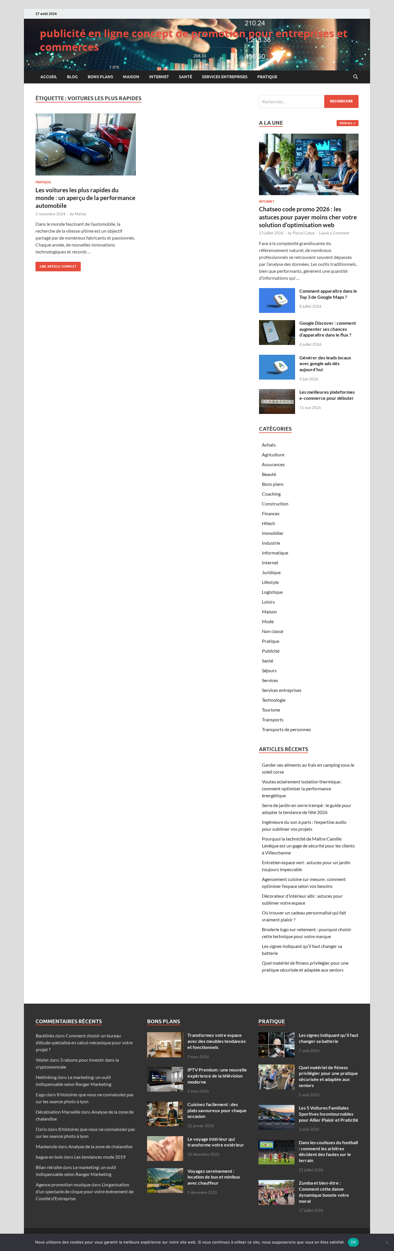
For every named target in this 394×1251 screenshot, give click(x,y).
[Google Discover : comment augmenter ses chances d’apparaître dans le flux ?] (277, 323)
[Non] (387, 1242)
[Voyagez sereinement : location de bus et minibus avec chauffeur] (165, 1171)
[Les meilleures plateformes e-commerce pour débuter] (277, 392)
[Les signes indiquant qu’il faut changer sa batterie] (276, 1035)
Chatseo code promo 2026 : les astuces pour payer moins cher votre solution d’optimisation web (308, 216)
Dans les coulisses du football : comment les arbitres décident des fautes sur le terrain (328, 1151)
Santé (185, 76)
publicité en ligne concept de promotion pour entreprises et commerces (194, 40)
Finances (270, 513)
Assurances (273, 464)
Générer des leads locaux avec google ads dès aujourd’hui (325, 363)
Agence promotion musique (63, 1184)
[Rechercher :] (309, 101)
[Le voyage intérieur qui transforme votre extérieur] (165, 1139)
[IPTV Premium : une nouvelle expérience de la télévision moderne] (165, 1070)
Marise (80, 214)
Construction (275, 503)
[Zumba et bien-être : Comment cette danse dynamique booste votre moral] (276, 1183)
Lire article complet (55, 265)
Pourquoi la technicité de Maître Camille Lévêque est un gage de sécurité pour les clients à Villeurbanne (308, 845)
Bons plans (100, 76)
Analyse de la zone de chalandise (100, 1146)
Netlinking (46, 1077)
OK (353, 1242)
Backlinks (45, 1035)
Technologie (274, 700)
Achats (269, 444)
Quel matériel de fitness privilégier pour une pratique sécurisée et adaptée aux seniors (328, 1076)
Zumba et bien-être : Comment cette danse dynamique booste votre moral (324, 1191)
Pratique (267, 76)
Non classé (272, 631)
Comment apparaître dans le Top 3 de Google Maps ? (328, 294)
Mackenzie (46, 1146)
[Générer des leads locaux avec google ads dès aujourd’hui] (277, 358)
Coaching (271, 493)
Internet (159, 76)
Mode (268, 621)
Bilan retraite (49, 1167)
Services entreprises (224, 76)
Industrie (271, 543)
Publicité (270, 650)
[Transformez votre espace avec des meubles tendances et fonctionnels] (165, 1035)
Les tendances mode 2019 (99, 1156)
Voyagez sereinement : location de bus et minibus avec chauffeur (213, 1177)
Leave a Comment (334, 233)
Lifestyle (270, 582)
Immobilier (273, 533)
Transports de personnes (286, 729)
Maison (131, 76)
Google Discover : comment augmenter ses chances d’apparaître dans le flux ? (327, 329)
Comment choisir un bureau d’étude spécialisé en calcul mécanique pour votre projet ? (84, 1042)
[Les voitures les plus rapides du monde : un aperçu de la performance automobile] (85, 144)
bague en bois (49, 1156)
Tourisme (271, 709)
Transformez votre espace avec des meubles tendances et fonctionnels (216, 1041)
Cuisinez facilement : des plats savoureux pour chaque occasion (217, 1110)
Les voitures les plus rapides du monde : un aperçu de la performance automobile (85, 197)
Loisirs (268, 601)
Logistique (272, 592)
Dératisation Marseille (58, 1111)
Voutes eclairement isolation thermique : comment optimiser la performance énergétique (302, 788)
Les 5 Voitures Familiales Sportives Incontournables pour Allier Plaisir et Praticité (328, 1114)
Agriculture (273, 454)
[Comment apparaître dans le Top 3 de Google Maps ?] (277, 291)
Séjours (269, 670)
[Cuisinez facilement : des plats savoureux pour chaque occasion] (165, 1105)
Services (270, 680)
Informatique (275, 552)
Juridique (271, 572)
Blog (72, 76)
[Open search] (355, 77)
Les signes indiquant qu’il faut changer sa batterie (328, 1038)
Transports (273, 719)
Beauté (269, 474)
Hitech (268, 523)
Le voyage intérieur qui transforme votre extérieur (215, 1142)
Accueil (48, 76)
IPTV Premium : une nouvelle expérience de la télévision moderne (217, 1075)
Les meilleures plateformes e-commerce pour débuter (327, 395)
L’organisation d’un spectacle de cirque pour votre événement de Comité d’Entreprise (85, 1191)
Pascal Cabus (304, 233)
